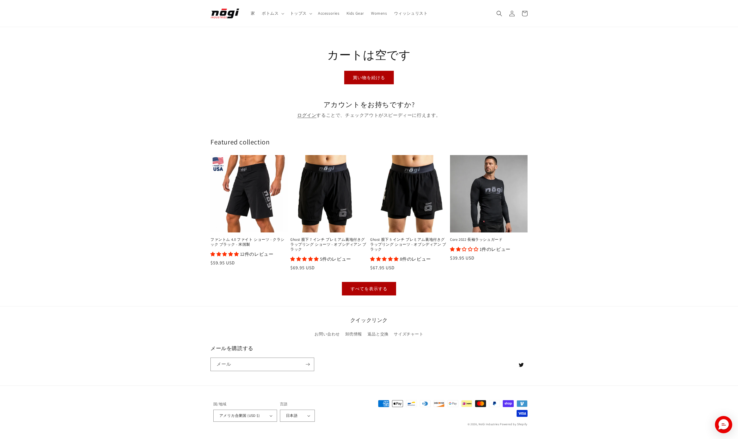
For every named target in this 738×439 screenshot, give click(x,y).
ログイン (306, 115)
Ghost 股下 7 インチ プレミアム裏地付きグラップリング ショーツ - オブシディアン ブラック (328, 244)
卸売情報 (353, 334)
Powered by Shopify (514, 424)
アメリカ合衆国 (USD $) (239, 415)
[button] (272, 13)
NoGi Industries (489, 424)
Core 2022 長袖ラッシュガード (476, 239)
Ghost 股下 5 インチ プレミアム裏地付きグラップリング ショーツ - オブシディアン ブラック (408, 244)
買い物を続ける (369, 77)
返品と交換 (378, 334)
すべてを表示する (369, 288)
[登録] (307, 364)
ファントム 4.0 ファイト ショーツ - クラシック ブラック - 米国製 (247, 242)
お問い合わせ (327, 334)
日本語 (292, 415)
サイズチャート (408, 334)
